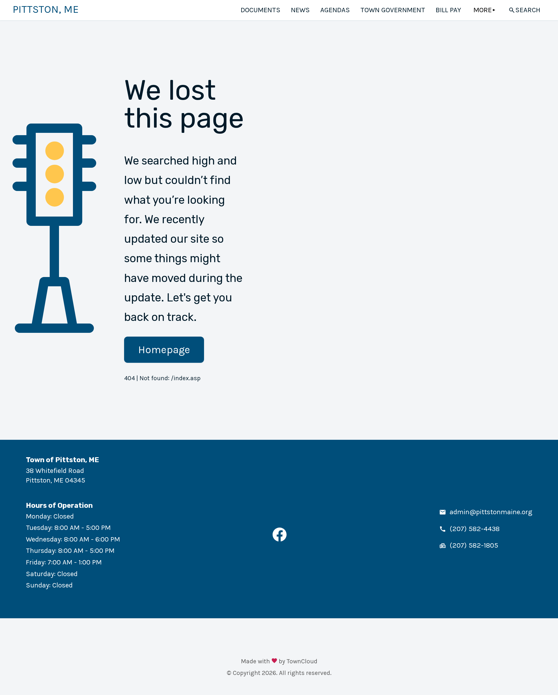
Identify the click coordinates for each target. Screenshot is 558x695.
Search (527, 10)
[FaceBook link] (280, 539)
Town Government (392, 10)
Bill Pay (448, 10)
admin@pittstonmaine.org (491, 512)
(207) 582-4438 (475, 529)
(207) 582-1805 (474, 545)
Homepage (164, 350)
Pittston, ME (45, 9)
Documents (260, 10)
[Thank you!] (274, 661)
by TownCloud (298, 661)
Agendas (335, 10)
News (300, 10)
